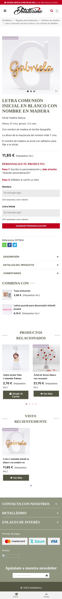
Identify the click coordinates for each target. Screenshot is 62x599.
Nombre (6, 186)
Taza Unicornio (22, 290)
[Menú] (5, 10)
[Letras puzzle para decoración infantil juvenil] (7, 309)
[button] (28, 91)
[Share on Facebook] (9, 245)
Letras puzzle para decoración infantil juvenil (34, 307)
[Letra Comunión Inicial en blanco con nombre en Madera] (56, 91)
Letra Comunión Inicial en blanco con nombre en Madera (16, 462)
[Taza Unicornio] (7, 295)
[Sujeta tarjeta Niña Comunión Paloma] (15, 358)
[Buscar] (51, 10)
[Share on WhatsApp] (4, 245)
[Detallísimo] (28, 10)
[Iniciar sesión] (57, 10)
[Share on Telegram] (15, 245)
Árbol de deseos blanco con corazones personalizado (45, 378)
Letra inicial (8, 206)
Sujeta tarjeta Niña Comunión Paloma (12, 377)
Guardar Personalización (31, 226)
